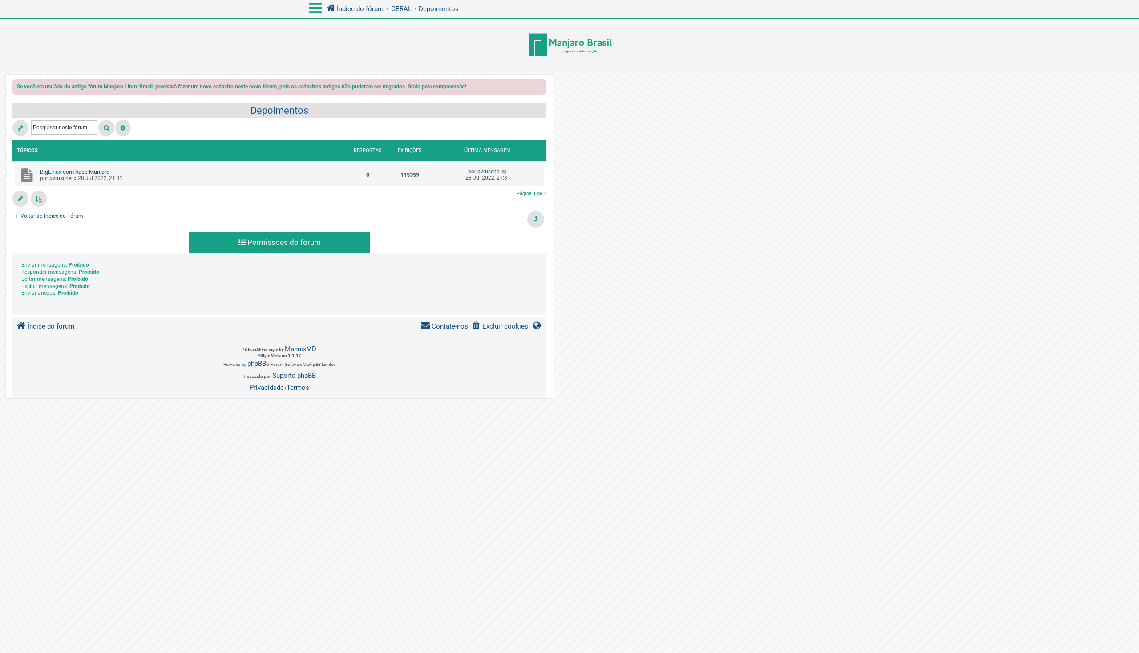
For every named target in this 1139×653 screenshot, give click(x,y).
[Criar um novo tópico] (20, 128)
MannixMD (300, 349)
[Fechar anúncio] (541, 88)
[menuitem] (500, 326)
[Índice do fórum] (569, 45)
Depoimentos (279, 110)
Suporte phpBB (294, 376)
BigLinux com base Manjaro (74, 171)
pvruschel (61, 178)
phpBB (256, 364)
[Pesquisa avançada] (123, 128)
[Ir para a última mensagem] (505, 171)
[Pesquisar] (106, 128)
